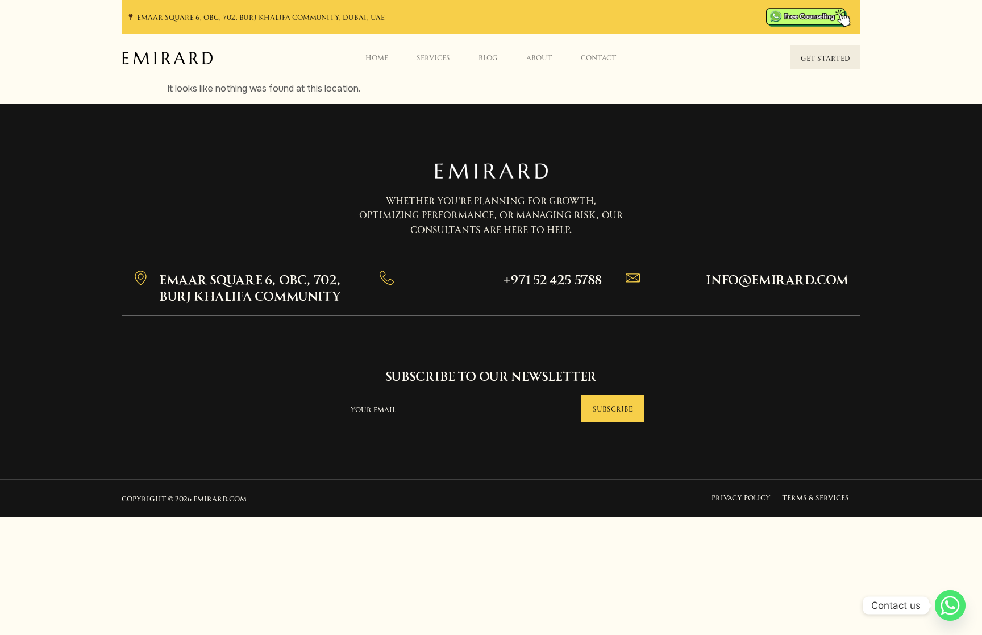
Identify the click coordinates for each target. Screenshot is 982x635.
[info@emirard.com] (633, 278)
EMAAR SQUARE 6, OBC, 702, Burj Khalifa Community (250, 286)
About (539, 57)
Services (433, 57)
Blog (488, 57)
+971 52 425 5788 (553, 278)
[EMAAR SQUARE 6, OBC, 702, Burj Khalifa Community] (141, 278)
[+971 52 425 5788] (387, 278)
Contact (599, 57)
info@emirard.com (777, 278)
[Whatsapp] (950, 605)
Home (376, 57)
